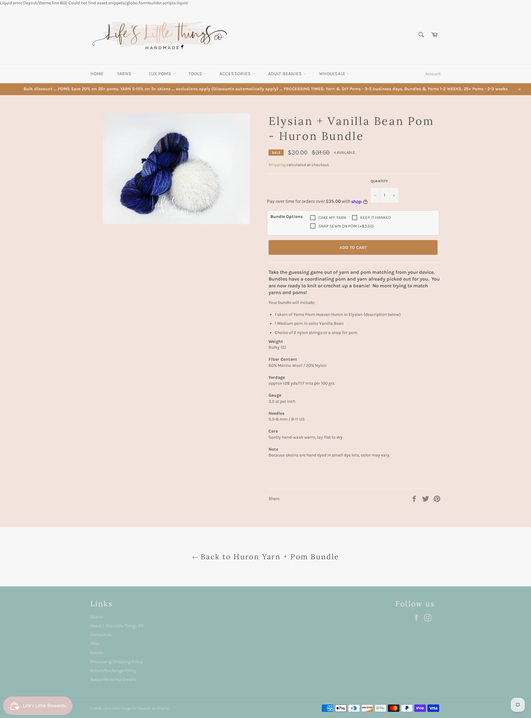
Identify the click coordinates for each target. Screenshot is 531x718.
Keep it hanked (375, 217)
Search (97, 616)
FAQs (95, 643)
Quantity (379, 181)
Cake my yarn (332, 217)
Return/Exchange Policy (113, 670)
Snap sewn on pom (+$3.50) (346, 225)
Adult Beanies (285, 73)
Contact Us (101, 634)
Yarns (125, 73)
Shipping (277, 164)
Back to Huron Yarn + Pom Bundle (268, 556)
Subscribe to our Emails (113, 679)
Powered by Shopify (153, 708)
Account (433, 73)
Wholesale (333, 73)
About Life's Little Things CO (117, 625)
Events (96, 652)
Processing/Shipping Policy (116, 661)
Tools (195, 73)
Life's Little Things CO (119, 708)
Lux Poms (160, 73)
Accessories (235, 73)
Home (97, 73)
